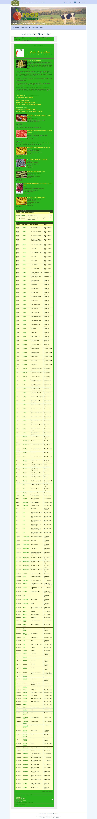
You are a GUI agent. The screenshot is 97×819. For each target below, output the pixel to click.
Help (41, 27)
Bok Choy (25, 580)
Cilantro (25, 492)
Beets (30, 187)
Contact (48, 817)
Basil (24, 484)
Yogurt (24, 380)
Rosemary (25, 502)
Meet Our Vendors (25, 27)
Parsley (25, 498)
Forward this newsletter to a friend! (23, 794)
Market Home (16, 27)
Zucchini (25, 783)
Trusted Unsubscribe (20, 804)
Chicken (25, 436)
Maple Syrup (26, 548)
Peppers (25, 672)
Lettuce (25, 650)
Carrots (25, 591)
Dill (23, 495)
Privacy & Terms (53, 817)
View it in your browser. (39, 45)
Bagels (24, 227)
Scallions (25, 709)
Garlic (24, 607)
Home (23, 2)
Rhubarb (25, 704)
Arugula (25, 573)
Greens (24, 611)
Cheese (25, 368)
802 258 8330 (19, 801)
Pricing (45, 817)
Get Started (29, 2)
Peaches (25, 448)
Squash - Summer (36, 149)
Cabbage (25, 587)
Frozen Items (26, 536)
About (35, 2)
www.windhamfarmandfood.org (32, 95)
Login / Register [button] (81, 2)
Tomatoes (34, 118)
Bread (24, 272)
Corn (24, 595)
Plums (24, 456)
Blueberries (34, 161)
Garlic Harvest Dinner (43, 87)
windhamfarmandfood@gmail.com (24, 802)
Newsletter (34, 27)
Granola (25, 340)
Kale (24, 637)
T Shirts (23, 215)
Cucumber (25, 599)
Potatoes (25, 683)
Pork (24, 508)
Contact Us (42, 2)
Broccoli (25, 583)
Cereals (25, 460)
